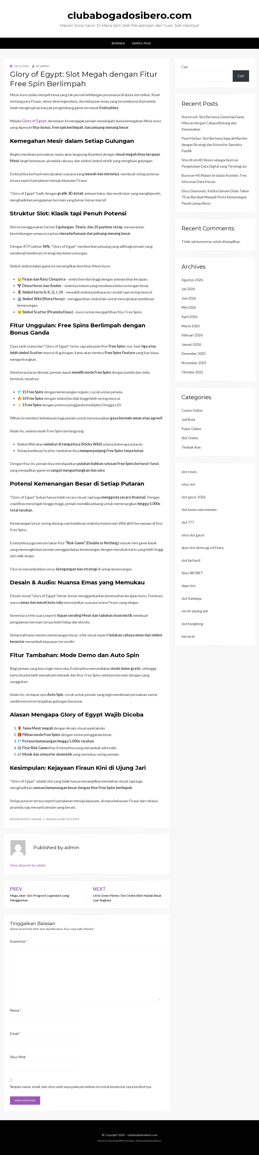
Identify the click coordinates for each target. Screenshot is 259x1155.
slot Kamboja (192, 598)
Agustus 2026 (192, 280)
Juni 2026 (189, 298)
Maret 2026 (191, 326)
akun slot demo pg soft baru (203, 548)
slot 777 (188, 522)
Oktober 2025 (192, 372)
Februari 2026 (192, 335)
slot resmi (189, 472)
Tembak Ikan (191, 447)
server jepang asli (195, 611)
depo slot (189, 586)
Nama (15, 1010)
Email (15, 1033)
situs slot (188, 484)
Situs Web (18, 1057)
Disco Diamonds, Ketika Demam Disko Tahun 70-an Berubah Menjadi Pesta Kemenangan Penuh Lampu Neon (215, 197)
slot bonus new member (199, 509)
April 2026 (189, 317)
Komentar (19, 941)
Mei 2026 (189, 307)
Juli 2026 (188, 289)
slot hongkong (192, 624)
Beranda (118, 43)
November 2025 (194, 363)
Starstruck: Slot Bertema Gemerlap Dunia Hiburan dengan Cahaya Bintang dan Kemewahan (213, 123)
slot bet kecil (191, 560)
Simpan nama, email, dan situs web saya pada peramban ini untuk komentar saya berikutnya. (81, 1086)
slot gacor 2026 (194, 497)
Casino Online (192, 410)
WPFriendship (126, 1140)
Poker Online (191, 429)
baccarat (188, 636)
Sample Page (141, 43)
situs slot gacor (193, 535)
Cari (185, 67)
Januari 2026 (191, 344)
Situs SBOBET (192, 573)
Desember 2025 (194, 353)
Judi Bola (188, 419)
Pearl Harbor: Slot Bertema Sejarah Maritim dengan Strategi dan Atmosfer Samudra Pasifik (214, 144)
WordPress (155, 1140)
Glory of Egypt (68, 819)
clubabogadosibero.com (129, 15)
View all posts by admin (28, 865)
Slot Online (32, 819)
